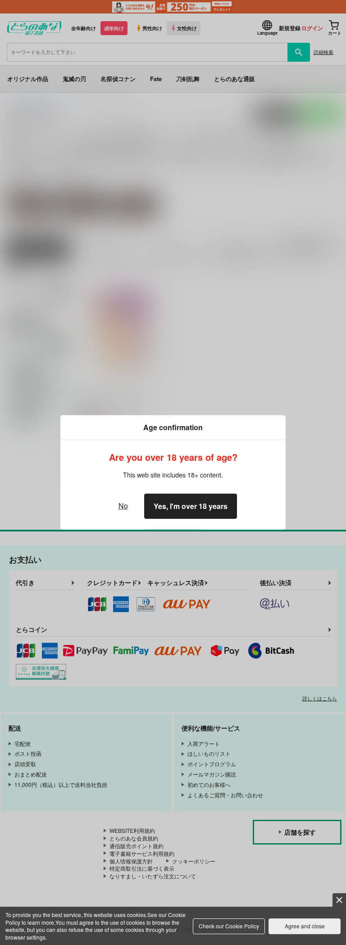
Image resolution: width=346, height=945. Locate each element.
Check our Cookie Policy (229, 926)
